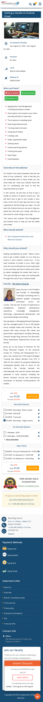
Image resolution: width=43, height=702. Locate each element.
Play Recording (29, 93)
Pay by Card (12, 549)
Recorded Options (21, 404)
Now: (15, 396)
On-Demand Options (21, 427)
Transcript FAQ (9, 624)
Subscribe (7, 592)
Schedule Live (12, 98)
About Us (7, 587)
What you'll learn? (11, 88)
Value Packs (21, 446)
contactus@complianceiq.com (23, 500)
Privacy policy (9, 608)
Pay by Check (12, 571)
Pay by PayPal (13, 555)
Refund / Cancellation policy (28, 486)
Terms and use (9, 603)
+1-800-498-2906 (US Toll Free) (22, 504)
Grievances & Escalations (13, 613)
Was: (13, 393)
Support (11, 534)
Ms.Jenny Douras (20, 283)
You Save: (13, 399)
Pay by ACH (12, 563)
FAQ (5, 618)
